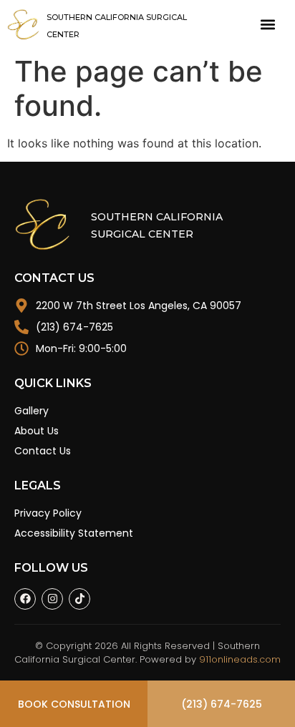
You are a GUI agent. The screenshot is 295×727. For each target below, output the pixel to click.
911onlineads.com (240, 659)
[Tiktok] (79, 599)
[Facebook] (25, 599)
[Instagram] (52, 599)
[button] (268, 24)
